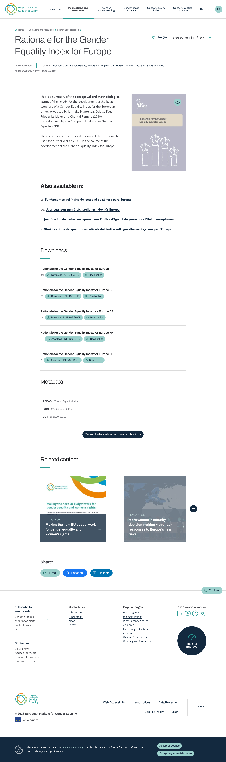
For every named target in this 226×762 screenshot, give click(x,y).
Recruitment (76, 616)
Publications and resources (78, 9)
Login (175, 711)
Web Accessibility (114, 702)
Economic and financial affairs (69, 65)
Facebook (195, 613)
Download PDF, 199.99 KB (65, 317)
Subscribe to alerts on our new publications (113, 434)
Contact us (22, 643)
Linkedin (180, 613)
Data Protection (168, 702)
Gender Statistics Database (182, 9)
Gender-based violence (131, 9)
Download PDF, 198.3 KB (65, 296)
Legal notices (141, 702)
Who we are (76, 612)
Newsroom (55, 9)
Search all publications (68, 30)
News (72, 621)
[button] (50, 572)
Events (73, 625)
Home (21, 30)
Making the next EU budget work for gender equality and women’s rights (71, 529)
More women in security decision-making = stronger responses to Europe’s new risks (150, 527)
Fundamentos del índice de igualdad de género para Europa (88, 200)
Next (193, 508)
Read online (95, 275)
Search (218, 9)
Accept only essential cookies (175, 753)
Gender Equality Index (156, 9)
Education (93, 65)
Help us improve (192, 645)
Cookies (214, 590)
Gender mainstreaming (106, 9)
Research (140, 65)
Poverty (129, 65)
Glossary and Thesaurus (137, 641)
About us (204, 9)
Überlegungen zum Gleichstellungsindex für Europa (83, 209)
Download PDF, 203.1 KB (65, 275)
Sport (150, 65)
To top (200, 707)
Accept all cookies (169, 745)
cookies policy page (74, 747)
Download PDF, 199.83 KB (65, 339)
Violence (159, 65)
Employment (107, 65)
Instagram (202, 613)
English (201, 37)
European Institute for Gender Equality (21, 9)
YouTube (188, 613)
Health (119, 65)
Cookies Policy (154, 711)
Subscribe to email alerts (23, 609)
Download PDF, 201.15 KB (64, 360)
